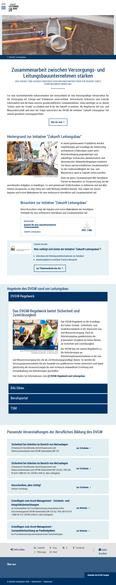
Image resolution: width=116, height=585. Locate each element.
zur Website (81, 508)
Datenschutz (36, 581)
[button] (39, 547)
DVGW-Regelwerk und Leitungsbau (67, 376)
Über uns (11, 564)
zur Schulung (82, 447)
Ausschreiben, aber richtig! (26, 485)
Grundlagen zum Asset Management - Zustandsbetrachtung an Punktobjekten (33, 528)
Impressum (48, 581)
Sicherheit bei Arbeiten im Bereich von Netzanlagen (39, 444)
